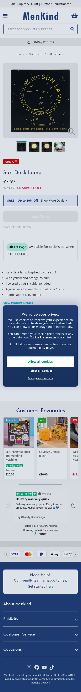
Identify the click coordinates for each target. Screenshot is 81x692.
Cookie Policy (36, 348)
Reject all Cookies (40, 370)
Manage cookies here (40, 378)
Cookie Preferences (43, 337)
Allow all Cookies (40, 362)
